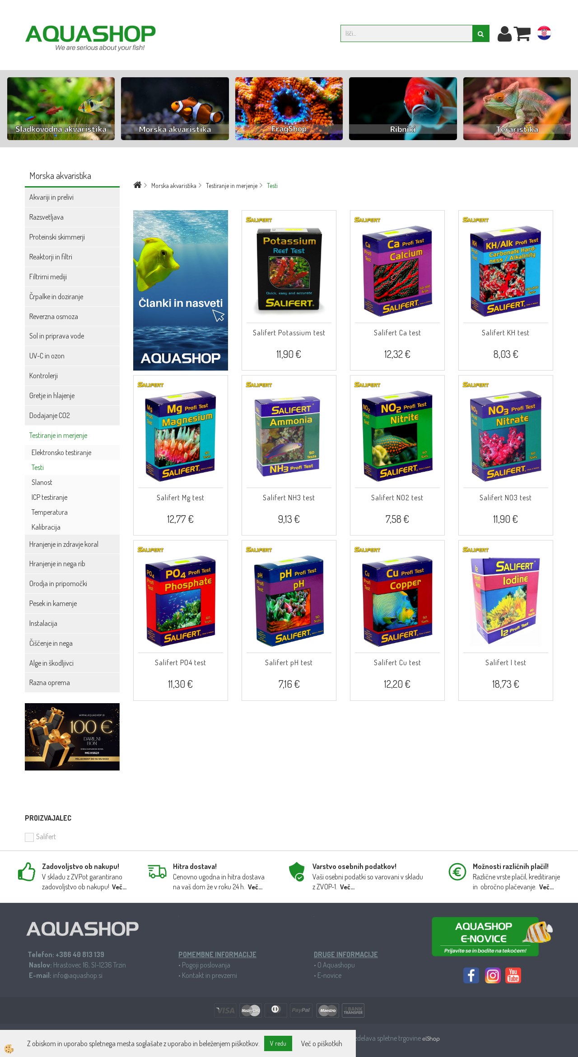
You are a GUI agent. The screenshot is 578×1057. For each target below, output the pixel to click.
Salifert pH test (289, 662)
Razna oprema (49, 682)
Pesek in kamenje (53, 603)
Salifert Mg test (181, 497)
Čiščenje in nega (51, 643)
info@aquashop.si (78, 975)
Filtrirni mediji (48, 276)
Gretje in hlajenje (52, 395)
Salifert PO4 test (180, 662)
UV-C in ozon (47, 355)
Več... (119, 887)
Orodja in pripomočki (58, 583)
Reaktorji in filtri (50, 256)
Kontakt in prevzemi (209, 975)
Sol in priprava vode (56, 335)
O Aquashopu (336, 964)
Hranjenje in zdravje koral (63, 544)
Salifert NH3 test (289, 497)
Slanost (42, 482)
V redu (278, 1043)
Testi (38, 467)
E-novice (329, 975)
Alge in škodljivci (51, 662)
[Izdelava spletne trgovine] (431, 1038)
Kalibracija (46, 526)
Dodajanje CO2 (49, 415)
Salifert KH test (506, 332)
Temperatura (50, 512)
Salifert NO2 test (397, 497)
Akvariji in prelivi (51, 197)
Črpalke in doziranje (56, 296)
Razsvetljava (46, 216)
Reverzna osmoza (53, 316)
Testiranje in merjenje (58, 435)
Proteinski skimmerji (57, 236)
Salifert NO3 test (506, 497)
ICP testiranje (49, 497)
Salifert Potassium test (289, 332)
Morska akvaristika (173, 185)
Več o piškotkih (321, 1043)
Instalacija (43, 623)
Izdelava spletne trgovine (387, 1038)
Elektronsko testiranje (61, 452)
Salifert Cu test (397, 662)
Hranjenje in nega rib (57, 563)
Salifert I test (506, 662)
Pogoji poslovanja (206, 964)
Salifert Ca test (397, 332)
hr (544, 35)
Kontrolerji (43, 375)
